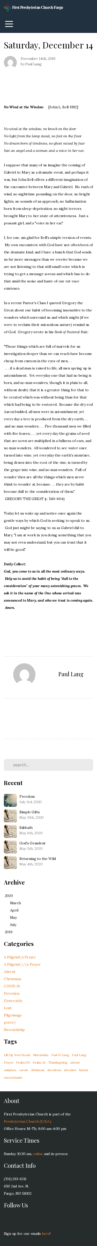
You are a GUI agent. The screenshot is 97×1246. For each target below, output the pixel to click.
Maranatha (40, 1055)
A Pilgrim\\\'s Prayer (22, 964)
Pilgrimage (13, 1015)
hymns (83, 1070)
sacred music (13, 1077)
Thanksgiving (58, 1062)
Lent (8, 1008)
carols (23, 1070)
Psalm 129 (23, 1062)
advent (74, 1062)
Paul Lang (79, 1055)
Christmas (12, 979)
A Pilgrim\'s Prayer (20, 957)
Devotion (11, 993)
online (38, 1153)
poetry (9, 1022)
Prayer (8, 1062)
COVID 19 (12, 986)
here (46, 1233)
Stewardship (14, 1029)
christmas (37, 1070)
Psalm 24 (39, 1062)
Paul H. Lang (60, 1055)
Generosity (13, 1000)
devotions (54, 1070)
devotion (70, 1070)
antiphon (10, 1070)
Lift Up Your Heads (17, 1055)
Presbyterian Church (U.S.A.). (28, 1121)
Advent (9, 971)
